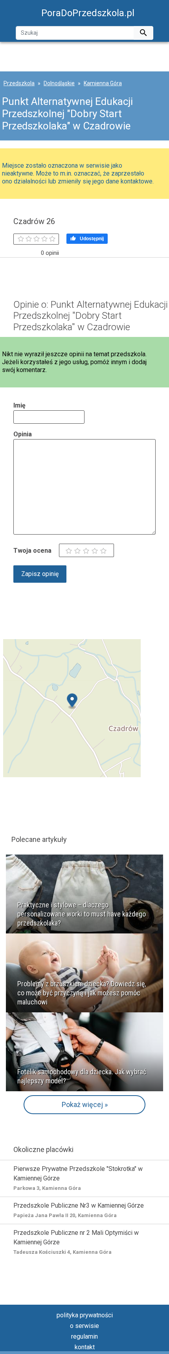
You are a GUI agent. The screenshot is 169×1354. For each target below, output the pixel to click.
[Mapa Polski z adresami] (72, 707)
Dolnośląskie (59, 83)
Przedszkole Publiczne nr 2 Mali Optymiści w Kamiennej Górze (76, 1242)
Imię (19, 405)
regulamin (84, 1336)
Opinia (22, 434)
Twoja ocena (32, 550)
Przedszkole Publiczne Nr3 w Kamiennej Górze (78, 1210)
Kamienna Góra (103, 83)
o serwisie (84, 1326)
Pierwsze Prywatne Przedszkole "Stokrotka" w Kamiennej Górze (78, 1178)
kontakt (85, 1347)
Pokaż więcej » (85, 1104)
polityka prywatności (85, 1315)
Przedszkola (19, 83)
